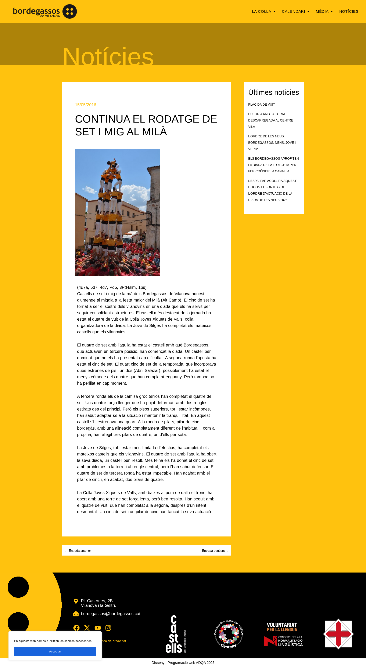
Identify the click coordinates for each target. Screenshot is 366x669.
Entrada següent (215, 550)
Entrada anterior (78, 550)
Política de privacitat (111, 641)
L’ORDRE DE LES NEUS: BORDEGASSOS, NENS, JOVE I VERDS (272, 142)
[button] (264, 11)
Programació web (181, 663)
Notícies (349, 11)
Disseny (158, 663)
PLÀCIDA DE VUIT (261, 104)
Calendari (293, 11)
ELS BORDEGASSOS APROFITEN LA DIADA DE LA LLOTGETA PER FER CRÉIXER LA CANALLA (273, 165)
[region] (55, 646)
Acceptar (55, 651)
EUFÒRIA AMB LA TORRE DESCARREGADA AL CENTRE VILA (270, 120)
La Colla (261, 11)
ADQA (201, 663)
